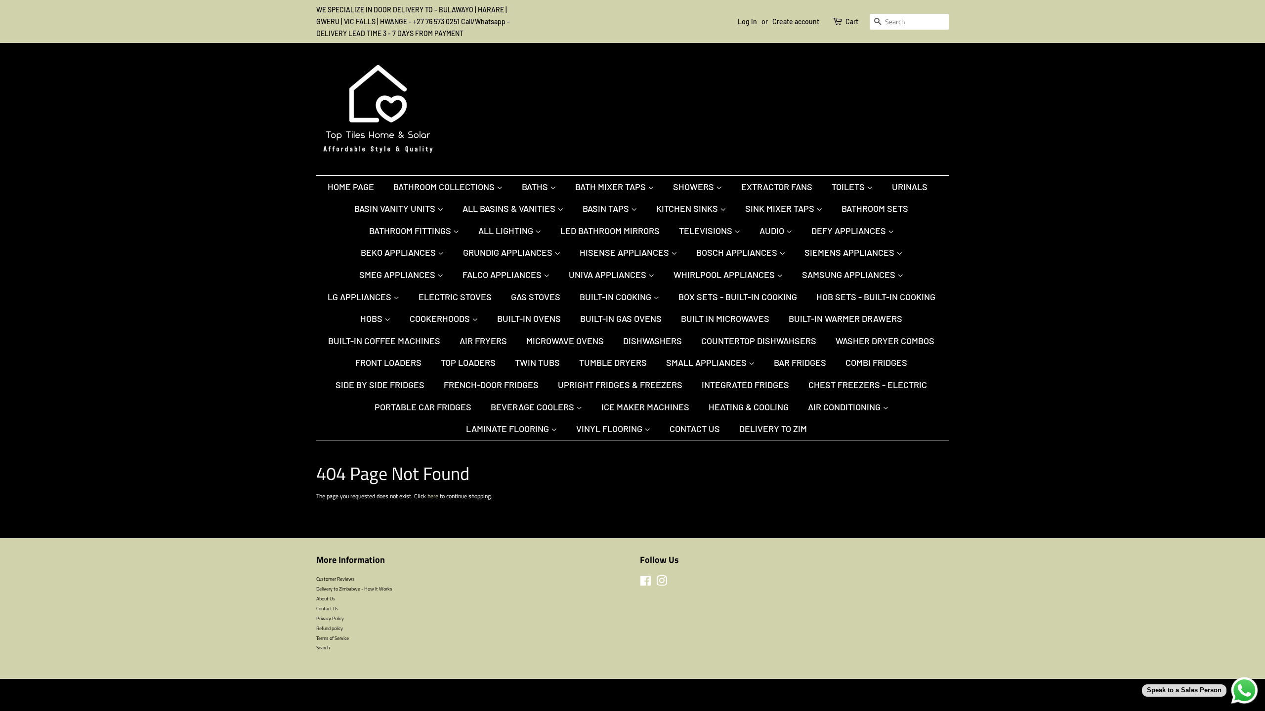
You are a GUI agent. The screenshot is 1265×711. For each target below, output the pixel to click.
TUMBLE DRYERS (613, 362)
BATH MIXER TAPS (611, 186)
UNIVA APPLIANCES (608, 274)
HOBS (372, 318)
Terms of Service (332, 638)
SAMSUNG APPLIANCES (849, 274)
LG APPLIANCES (360, 296)
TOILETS (849, 186)
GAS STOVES (535, 296)
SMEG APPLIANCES (398, 274)
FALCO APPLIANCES (503, 274)
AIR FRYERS (483, 340)
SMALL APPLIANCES (707, 362)
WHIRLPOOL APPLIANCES (725, 274)
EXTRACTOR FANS (776, 186)
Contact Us (695, 428)
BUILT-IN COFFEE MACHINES (384, 340)
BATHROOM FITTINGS (411, 230)
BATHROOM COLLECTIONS (445, 186)
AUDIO (772, 230)
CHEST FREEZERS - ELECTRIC (867, 384)
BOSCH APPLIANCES (737, 252)
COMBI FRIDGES (876, 362)
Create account (795, 21)
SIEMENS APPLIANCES (850, 252)
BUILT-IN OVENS (529, 318)
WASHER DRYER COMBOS (885, 340)
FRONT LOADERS (388, 362)
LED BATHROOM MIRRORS (610, 230)
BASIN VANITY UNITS (395, 208)
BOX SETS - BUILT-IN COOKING (737, 296)
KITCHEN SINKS (688, 208)
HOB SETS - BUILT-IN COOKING (875, 296)
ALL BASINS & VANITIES (510, 208)
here (432, 496)
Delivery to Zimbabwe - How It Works (354, 588)
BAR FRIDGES (800, 362)
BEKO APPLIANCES (399, 252)
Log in (747, 21)
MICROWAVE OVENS (565, 340)
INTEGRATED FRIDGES (745, 384)
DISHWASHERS (652, 340)
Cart (851, 21)
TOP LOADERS (468, 362)
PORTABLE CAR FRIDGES (423, 406)
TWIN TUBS (537, 362)
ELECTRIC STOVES (455, 296)
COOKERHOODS (441, 318)
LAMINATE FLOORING (508, 428)
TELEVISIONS (706, 230)
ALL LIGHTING (506, 230)
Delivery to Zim (773, 428)
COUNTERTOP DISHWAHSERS (758, 340)
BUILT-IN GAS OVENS (621, 318)
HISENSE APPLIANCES (625, 252)
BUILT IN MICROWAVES (725, 318)
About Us (325, 598)
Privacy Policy (330, 618)
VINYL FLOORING (610, 428)
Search (323, 647)
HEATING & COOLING (749, 406)
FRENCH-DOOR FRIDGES (491, 384)
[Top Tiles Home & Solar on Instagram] (661, 583)
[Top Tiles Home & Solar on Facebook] (645, 583)
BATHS (536, 186)
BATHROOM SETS (875, 208)
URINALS (910, 186)
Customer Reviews (335, 579)
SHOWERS (694, 186)
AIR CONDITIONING (845, 406)
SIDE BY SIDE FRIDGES (380, 384)
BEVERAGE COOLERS (533, 406)
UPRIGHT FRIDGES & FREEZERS (620, 384)
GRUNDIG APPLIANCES (508, 252)
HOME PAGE (351, 186)
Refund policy (329, 628)
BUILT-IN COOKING (616, 296)
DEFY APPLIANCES (849, 230)
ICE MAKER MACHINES (645, 406)
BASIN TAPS (607, 208)
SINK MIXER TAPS (780, 208)
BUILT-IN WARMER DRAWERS (845, 318)
